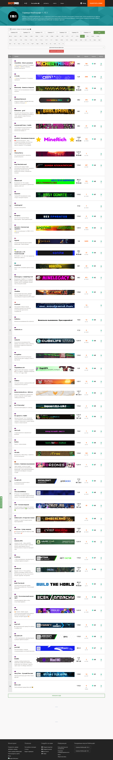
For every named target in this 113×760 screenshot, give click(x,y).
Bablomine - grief (19, 110)
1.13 (36, 40)
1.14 (21, 40)
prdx (15, 609)
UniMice (16, 380)
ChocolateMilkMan (20, 491)
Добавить (46, 3)
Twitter (44, 753)
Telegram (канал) (47, 749)
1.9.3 (76, 40)
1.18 (62, 36)
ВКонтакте (46, 751)
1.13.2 (25, 40)
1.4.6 (37, 43)
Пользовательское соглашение (63, 747)
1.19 (47, 36)
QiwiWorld (17, 568)
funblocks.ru (18, 329)
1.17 (72, 36)
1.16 (38, 32)
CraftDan (17, 557)
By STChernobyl (19, 405)
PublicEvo (17, 319)
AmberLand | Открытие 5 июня (24, 518)
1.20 (63, 32)
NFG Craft (17, 685)
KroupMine (17, 354)
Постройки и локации (30, 747)
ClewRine (17, 291)
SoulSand (17, 304)
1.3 (50, 43)
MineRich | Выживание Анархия (24, 138)
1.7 (51, 32)
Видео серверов (29, 751)
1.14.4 (92, 36)
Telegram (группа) (47, 747)
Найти (54, 3)
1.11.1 (46, 40)
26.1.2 (10, 36)
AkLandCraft (18, 635)
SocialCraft (17, 480)
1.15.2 (77, 36)
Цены (59, 754)
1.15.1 (82, 36)
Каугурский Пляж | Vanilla (22, 125)
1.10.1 (61, 40)
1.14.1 (15, 40)
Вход (84, 3)
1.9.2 (81, 40)
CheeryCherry (18, 153)
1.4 (46, 43)
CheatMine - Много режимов (23, 63)
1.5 (28, 43)
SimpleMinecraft (19, 367)
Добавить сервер (12, 749)
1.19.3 (31, 36)
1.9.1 (86, 40)
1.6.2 (99, 40)
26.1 (21, 36)
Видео (62, 3)
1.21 (26, 32)
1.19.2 (36, 36)
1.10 (67, 40)
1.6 (14, 43)
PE (25, 3)
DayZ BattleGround (20, 164)
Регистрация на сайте (14, 753)
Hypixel (16, 240)
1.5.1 (24, 43)
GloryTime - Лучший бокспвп (23, 673)
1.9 (90, 40)
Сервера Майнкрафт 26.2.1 (83, 747)
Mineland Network (20, 99)
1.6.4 (94, 40)
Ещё (99, 32)
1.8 (75, 32)
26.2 (14, 32)
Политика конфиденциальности (63, 751)
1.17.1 (67, 36)
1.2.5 (55, 43)
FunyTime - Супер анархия (22, 529)
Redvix (16, 442)
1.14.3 (97, 36)
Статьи (26, 749)
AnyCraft (17, 624)
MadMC (16, 659)
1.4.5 (42, 43)
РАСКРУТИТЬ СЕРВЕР (96, 3)
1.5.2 (19, 43)
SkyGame (17, 193)
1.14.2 (10, 40)
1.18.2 (51, 36)
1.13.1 (31, 40)
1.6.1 (10, 43)
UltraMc (16, 452)
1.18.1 (57, 36)
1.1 (63, 43)
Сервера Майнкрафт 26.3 (82, 751)
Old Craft (17, 430)
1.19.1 (41, 36)
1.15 (87, 36)
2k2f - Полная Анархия (21, 504)
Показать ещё (56, 695)
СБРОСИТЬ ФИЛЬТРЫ (56, 51)
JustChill (17, 647)
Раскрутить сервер (13, 747)
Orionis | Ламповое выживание (24, 464)
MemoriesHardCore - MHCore (23, 392)
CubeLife (17, 340)
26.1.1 (15, 36)
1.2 (59, 43)
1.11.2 (41, 40)
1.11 (51, 40)
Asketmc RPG (18, 541)
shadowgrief (18, 205)
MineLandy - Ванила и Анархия (24, 87)
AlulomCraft (18, 180)
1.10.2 (56, 40)
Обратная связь (62, 756)
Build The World (19, 583)
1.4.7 (32, 43)
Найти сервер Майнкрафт (15, 751)
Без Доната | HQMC (20, 415)
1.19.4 (25, 36)
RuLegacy (17, 215)
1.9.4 (71, 40)
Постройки (34, 3)
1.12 (87, 32)
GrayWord (17, 265)
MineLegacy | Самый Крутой (23, 277)
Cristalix (17, 76)
